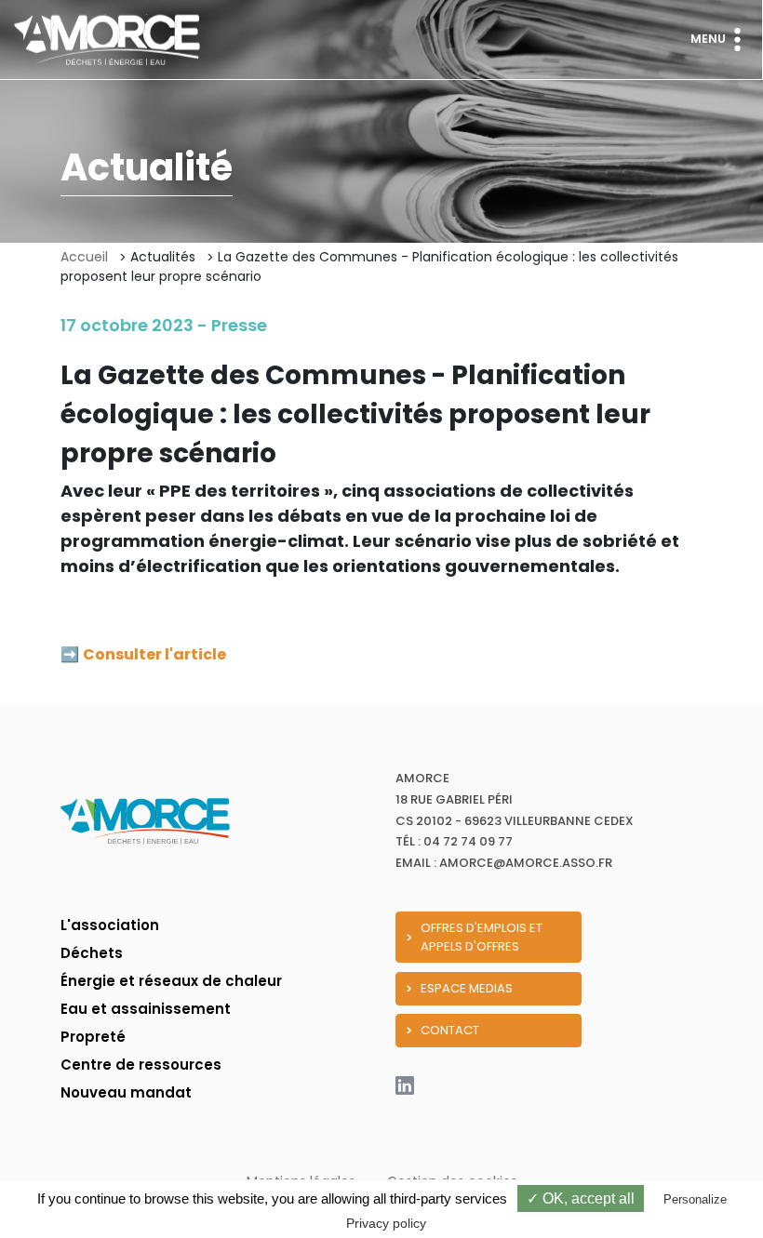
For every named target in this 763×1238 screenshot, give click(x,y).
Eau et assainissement (145, 1008)
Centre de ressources (140, 1064)
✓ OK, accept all (581, 1198)
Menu (708, 39)
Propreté (93, 1036)
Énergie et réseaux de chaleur (171, 981)
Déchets (91, 953)
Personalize (695, 1199)
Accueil (84, 256)
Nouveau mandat (126, 1092)
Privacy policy (386, 1223)
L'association (109, 925)
